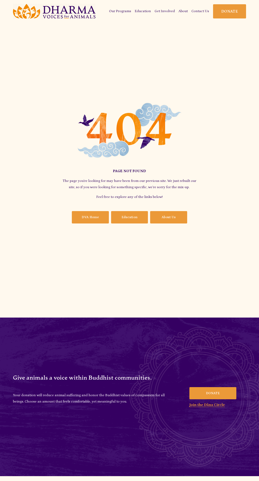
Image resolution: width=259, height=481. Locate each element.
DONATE (229, 11)
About (183, 11)
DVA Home (90, 217)
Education (130, 217)
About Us (169, 217)
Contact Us (200, 11)
